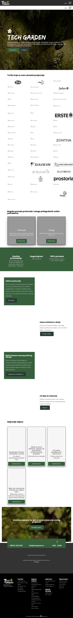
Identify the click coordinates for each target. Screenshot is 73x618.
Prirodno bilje (46, 334)
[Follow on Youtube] (12, 589)
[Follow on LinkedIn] (7, 589)
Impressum (61, 587)
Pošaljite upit (35, 527)
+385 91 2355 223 (51, 581)
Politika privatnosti (63, 581)
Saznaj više (21, 241)
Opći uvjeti (61, 586)
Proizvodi (12, 50)
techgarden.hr (51, 586)
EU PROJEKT (36, 562)
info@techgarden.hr (36, 545)
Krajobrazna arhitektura (15, 374)
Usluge (24, 50)
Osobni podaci (62, 584)
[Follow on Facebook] (5, 589)
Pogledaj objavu (16, 463)
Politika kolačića (62, 582)
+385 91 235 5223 (16, 545)
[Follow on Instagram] (10, 589)
